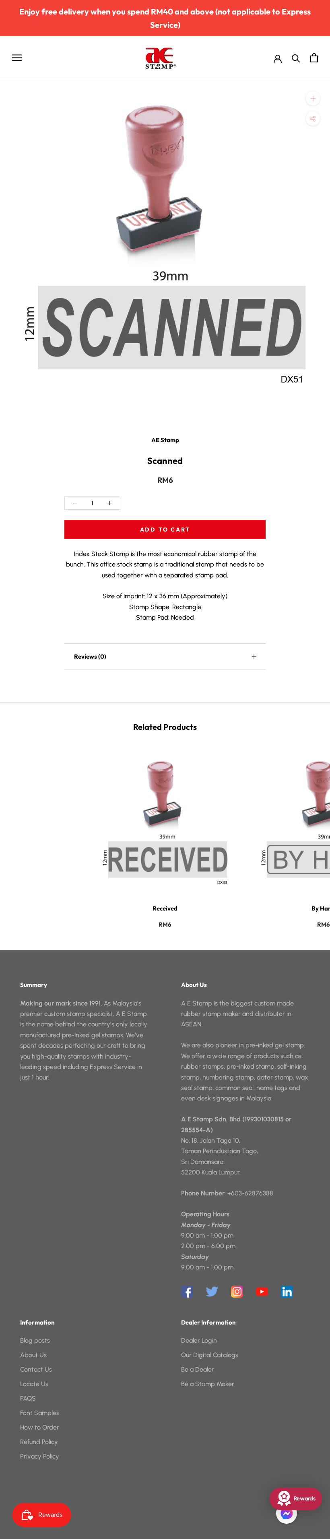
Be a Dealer (197, 1369)
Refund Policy (39, 1442)
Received (165, 908)
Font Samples (39, 1413)
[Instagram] (237, 1292)
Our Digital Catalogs (209, 1355)
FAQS (28, 1398)
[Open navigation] (17, 57)
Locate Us (34, 1384)
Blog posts (35, 1340)
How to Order (39, 1427)
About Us (33, 1355)
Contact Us (36, 1369)
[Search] (296, 58)
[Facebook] (187, 1292)
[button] (286, 1513)
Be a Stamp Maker (207, 1384)
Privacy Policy (39, 1456)
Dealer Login (199, 1340)
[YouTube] (262, 1292)
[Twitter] (212, 1292)
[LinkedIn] (287, 1292)
